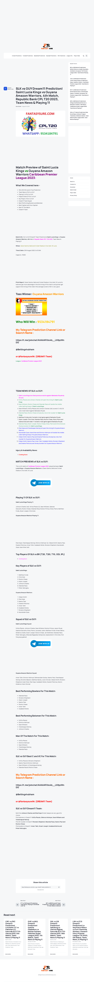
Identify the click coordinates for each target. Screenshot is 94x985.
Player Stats (73, 192)
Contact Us (73, 184)
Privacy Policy (73, 195)
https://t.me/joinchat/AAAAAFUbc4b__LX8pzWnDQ (40, 341)
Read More (8, 954)
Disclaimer (72, 187)
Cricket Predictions (10, 88)
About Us (72, 181)
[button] (83, 55)
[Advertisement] (44, 10)
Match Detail (73, 190)
